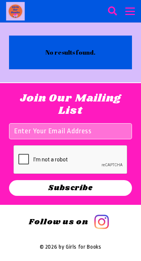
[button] (112, 11)
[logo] (15, 11)
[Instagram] (101, 222)
